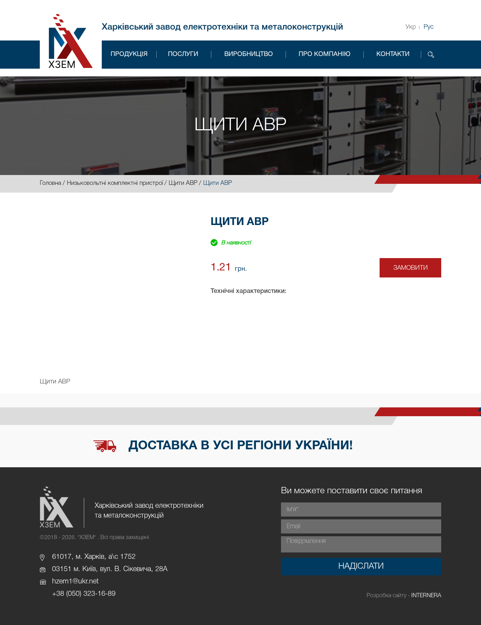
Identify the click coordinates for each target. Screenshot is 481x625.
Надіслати (361, 566)
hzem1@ (65, 582)
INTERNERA (426, 595)
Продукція (129, 54)
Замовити (410, 268)
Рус (428, 27)
